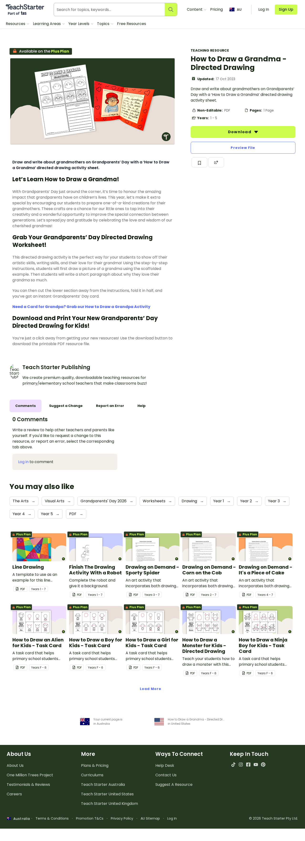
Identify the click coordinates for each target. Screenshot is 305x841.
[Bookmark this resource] (199, 162)
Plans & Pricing (94, 765)
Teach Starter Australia (103, 784)
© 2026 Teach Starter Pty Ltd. (273, 818)
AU (239, 9)
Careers (14, 794)
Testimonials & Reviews (28, 784)
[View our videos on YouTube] (255, 764)
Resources (16, 23)
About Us (15, 765)
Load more (150, 688)
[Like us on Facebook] (248, 764)
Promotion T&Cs (89, 818)
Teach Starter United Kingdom (109, 803)
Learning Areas (47, 23)
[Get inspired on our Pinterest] (263, 764)
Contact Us (166, 775)
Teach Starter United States (107, 794)
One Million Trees (30, 775)
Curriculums (92, 775)
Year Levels (79, 23)
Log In (172, 818)
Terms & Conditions (52, 818)
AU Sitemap (150, 818)
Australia (20, 818)
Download (240, 132)
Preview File (243, 147)
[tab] (25, 406)
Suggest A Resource (174, 784)
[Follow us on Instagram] (240, 764)
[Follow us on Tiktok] (233, 764)
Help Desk (164, 765)
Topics (103, 23)
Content (195, 9)
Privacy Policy (122, 818)
